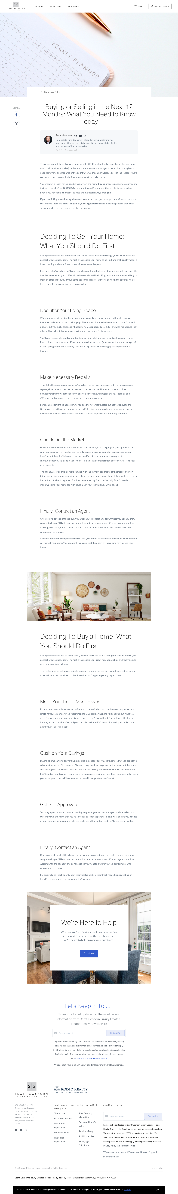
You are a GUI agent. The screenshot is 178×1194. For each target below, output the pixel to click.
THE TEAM (38, 6)
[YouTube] (21, 1130)
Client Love (59, 1113)
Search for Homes (63, 1118)
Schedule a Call (61, 1132)
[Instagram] (26, 1130)
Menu (140, 6)
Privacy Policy (157, 1168)
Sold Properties (86, 1136)
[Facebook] (16, 1130)
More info (127, 1190)
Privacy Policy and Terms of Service (91, 1058)
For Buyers (72, 6)
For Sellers (54, 6)
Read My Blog (86, 1131)
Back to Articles (52, 92)
